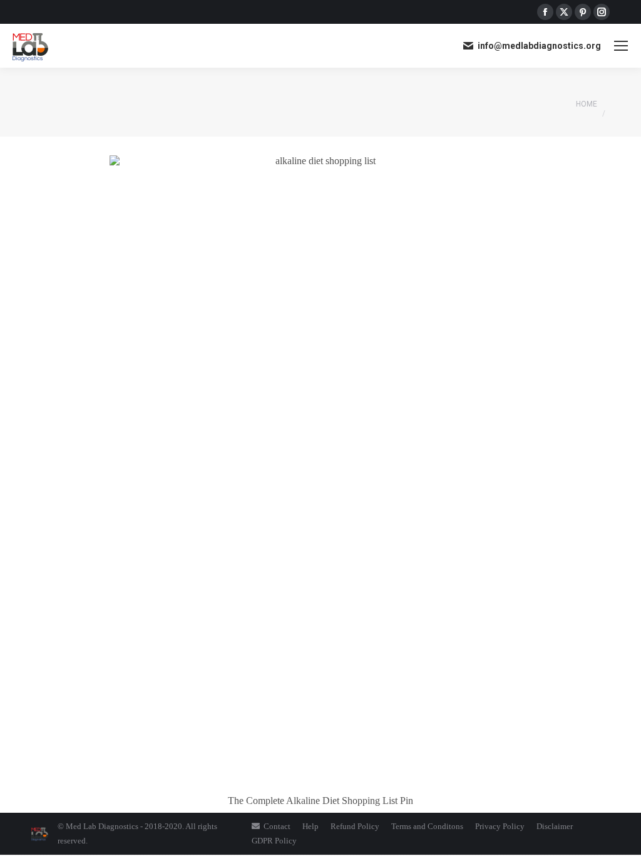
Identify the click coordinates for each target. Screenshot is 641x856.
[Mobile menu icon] (620, 45)
